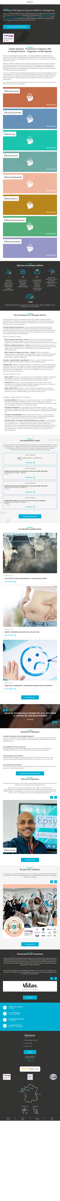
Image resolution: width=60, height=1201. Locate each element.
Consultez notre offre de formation (16, 26)
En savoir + (30, 997)
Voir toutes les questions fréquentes (30, 773)
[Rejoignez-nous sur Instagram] (27, 1060)
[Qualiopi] (6, 1077)
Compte (37, 1119)
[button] (30, 1069)
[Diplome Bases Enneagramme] (30, 911)
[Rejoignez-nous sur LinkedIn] (30, 1060)
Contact (30, 1052)
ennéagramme (46, 17)
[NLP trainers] (53, 1077)
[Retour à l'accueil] (30, 2)
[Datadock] (30, 1077)
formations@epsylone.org (31, 1040)
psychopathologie (8, 18)
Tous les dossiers (30, 697)
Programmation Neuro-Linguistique (16, 17)
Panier (22, 1119)
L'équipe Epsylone (30, 860)
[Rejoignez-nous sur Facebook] (32, 1061)
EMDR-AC (36, 17)
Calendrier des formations (30, 516)
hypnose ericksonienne (48, 15)
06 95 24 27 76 (28, 1046)
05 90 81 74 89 (28, 1043)
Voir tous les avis (30, 944)
